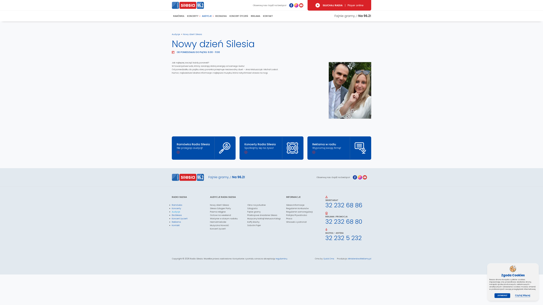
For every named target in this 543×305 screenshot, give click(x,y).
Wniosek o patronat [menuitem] (296, 221)
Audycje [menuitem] (207, 16)
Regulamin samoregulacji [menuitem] (299, 211)
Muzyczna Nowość (219, 225)
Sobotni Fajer (254, 225)
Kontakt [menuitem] (268, 16)
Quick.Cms (328, 258)
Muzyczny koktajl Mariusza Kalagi (264, 218)
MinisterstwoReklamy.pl (359, 258)
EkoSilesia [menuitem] (221, 16)
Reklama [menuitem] (255, 16)
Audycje (176, 34)
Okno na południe (256, 204)
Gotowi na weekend (220, 215)
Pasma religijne (218, 211)
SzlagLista (252, 208)
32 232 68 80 (343, 221)
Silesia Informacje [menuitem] (295, 204)
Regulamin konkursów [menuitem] (297, 208)
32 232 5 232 (343, 238)
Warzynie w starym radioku (224, 218)
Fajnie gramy (254, 211)
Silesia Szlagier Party (220, 208)
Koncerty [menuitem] (192, 16)
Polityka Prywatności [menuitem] (296, 215)
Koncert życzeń (218, 228)
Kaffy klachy (253, 221)
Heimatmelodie (218, 221)
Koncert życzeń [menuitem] (239, 16)
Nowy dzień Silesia (192, 34)
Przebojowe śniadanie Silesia (262, 215)
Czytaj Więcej (522, 295)
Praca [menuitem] (289, 218)
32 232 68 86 (343, 205)
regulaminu (281, 258)
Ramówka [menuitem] (178, 16)
